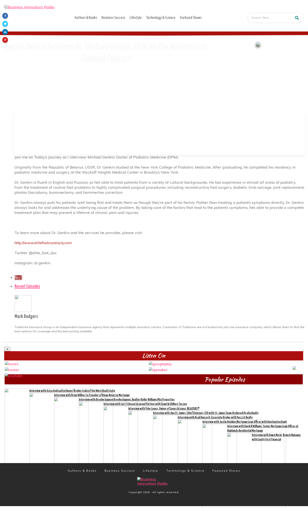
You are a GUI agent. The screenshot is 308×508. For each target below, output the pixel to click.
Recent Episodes (27, 286)
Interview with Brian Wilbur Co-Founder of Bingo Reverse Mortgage (92, 395)
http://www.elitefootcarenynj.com (43, 242)
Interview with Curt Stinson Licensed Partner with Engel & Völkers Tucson (145, 404)
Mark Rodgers (26, 316)
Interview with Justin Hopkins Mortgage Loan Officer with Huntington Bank (244, 421)
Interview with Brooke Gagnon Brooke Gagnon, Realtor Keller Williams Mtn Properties (127, 399)
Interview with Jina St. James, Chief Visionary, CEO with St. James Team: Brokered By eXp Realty (206, 413)
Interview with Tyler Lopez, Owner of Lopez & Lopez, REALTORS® (163, 408)
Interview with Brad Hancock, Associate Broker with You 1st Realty (215, 417)
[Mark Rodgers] (23, 303)
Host (18, 277)
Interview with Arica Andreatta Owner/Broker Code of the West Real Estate (72, 390)
